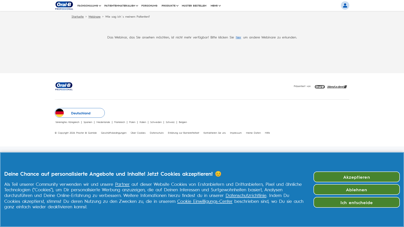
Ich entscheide (356, 202)
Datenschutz (157, 132)
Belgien (184, 122)
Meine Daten (253, 132)
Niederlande (104, 122)
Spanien (89, 122)
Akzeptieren (356, 176)
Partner (122, 184)
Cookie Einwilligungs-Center (205, 201)
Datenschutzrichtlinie (246, 195)
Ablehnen (356, 189)
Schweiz (171, 122)
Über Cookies (138, 132)
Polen (133, 122)
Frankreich (120, 122)
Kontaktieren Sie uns (214, 132)
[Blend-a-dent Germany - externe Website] (337, 86)
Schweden (156, 122)
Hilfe (267, 132)
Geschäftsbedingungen (113, 132)
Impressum (236, 132)
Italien (144, 122)
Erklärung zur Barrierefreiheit (183, 132)
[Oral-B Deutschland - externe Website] (320, 86)
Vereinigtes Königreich (68, 122)
